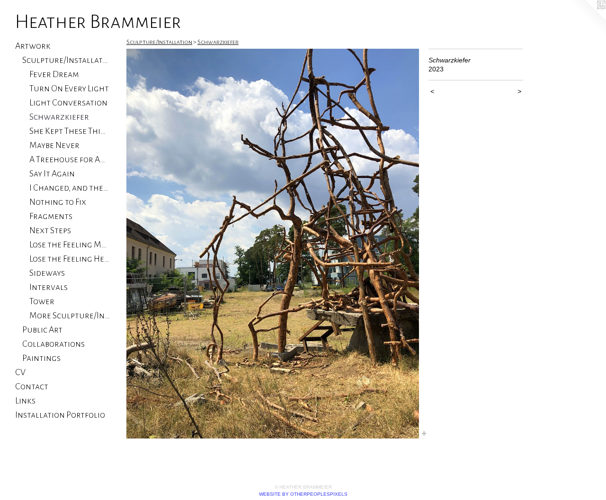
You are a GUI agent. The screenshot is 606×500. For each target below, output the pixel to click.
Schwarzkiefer (59, 117)
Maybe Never (54, 145)
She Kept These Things (69, 131)
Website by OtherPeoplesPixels (303, 494)
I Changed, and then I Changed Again (69, 188)
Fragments (50, 216)
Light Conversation (68, 102)
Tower (41, 301)
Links (25, 400)
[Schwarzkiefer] (272, 244)
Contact (31, 386)
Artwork (33, 46)
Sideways (47, 273)
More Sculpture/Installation (69, 315)
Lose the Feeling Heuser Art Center (69, 258)
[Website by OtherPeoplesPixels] (587, 19)
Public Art (42, 329)
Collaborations (53, 344)
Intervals (48, 287)
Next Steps (50, 230)
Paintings (41, 358)
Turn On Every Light (69, 88)
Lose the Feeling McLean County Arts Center (69, 244)
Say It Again (52, 173)
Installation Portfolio (60, 415)
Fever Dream (54, 74)
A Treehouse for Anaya (69, 159)
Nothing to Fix (57, 202)
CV (20, 372)
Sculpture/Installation (66, 60)
